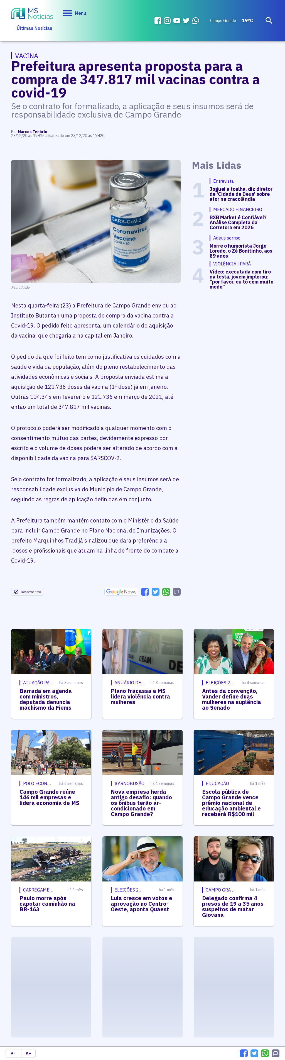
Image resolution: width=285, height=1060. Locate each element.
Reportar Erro (31, 592)
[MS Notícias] (32, 14)
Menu (80, 13)
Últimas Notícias (34, 28)
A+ (28, 1053)
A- (13, 1053)
